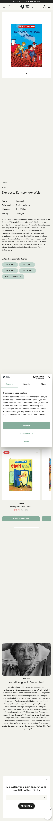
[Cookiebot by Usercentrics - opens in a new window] (33, 377)
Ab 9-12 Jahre (27, 271)
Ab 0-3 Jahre (10, 265)
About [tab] (43, 384)
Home (4, 182)
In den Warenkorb (21, 519)
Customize (25, 433)
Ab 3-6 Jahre (27, 265)
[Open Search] (10, 6)
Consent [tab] (9, 384)
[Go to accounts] (44, 7)
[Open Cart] (48, 7)
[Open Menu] (4, 6)
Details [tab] (26, 384)
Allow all (26, 425)
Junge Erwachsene (13, 277)
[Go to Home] (26, 7)
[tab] (26, 73)
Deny (26, 442)
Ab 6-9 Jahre (10, 271)
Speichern (26, 806)
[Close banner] (49, 377)
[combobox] (26, 797)
